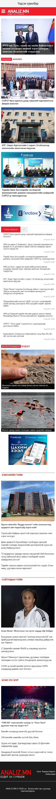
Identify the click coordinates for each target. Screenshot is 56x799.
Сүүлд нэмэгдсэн (11, 229)
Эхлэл (39, 771)
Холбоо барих (51, 774)
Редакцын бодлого (48, 771)
